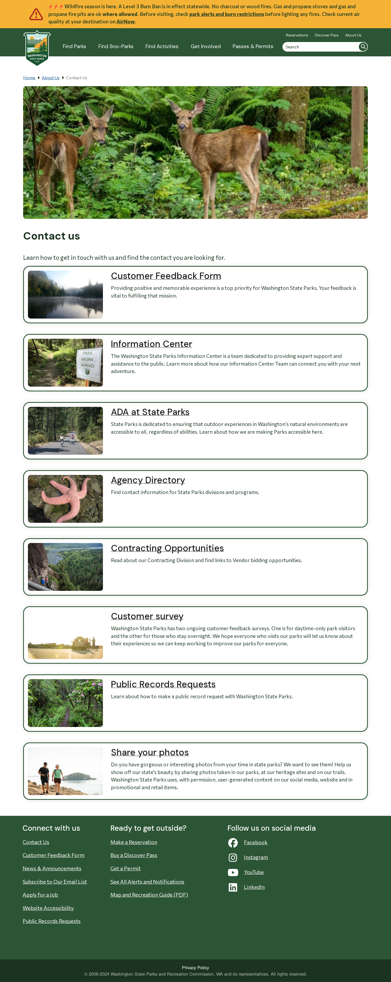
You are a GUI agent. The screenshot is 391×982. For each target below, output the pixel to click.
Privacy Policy (195, 967)
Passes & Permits (253, 46)
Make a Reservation (133, 842)
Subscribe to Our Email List (55, 881)
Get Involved (206, 46)
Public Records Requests (52, 921)
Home (29, 77)
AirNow (126, 21)
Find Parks (74, 46)
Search (363, 47)
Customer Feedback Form (54, 855)
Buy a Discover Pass (133, 855)
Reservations (297, 35)
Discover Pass (327, 35)
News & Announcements (52, 868)
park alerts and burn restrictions (226, 14)
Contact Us (36, 842)
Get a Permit (125, 868)
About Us (353, 35)
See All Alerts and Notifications (147, 881)
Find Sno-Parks (116, 46)
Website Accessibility (48, 908)
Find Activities (161, 46)
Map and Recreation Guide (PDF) (149, 894)
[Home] (37, 45)
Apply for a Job (40, 894)
